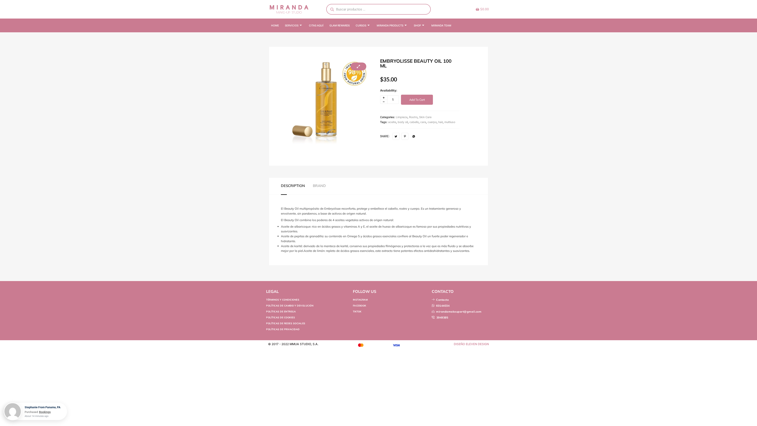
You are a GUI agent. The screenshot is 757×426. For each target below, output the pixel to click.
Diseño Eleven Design (471, 344)
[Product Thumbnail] (358, 66)
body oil (403, 122)
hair (440, 122)
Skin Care (425, 117)
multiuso (449, 122)
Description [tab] (293, 186)
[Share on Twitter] (396, 136)
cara (423, 122)
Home (275, 25)
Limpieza (401, 117)
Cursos (361, 25)
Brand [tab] (319, 186)
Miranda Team (441, 25)
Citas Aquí (316, 25)
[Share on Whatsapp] (413, 136)
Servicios (291, 25)
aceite (392, 122)
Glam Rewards (339, 25)
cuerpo (432, 122)
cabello (414, 122)
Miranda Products (390, 25)
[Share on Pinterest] (405, 136)
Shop (417, 25)
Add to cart (417, 100)
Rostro (413, 117)
